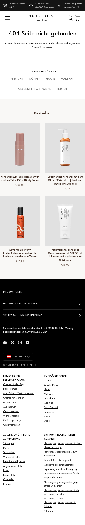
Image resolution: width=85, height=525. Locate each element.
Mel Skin (48, 394)
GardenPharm (51, 385)
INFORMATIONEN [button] (12, 292)
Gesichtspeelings (12, 420)
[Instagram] (20, 342)
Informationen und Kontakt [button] (20, 303)
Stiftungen (8, 443)
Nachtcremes (10, 389)
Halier (47, 389)
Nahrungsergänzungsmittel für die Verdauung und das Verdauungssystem (61, 494)
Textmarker (9, 452)
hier (69, 43)
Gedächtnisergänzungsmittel (59, 465)
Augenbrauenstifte (12, 466)
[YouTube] (27, 342)
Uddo (47, 421)
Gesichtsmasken (11, 425)
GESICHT (17, 79)
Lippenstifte (9, 475)
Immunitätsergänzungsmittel (58, 460)
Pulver (6, 448)
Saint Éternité (51, 407)
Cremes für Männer (13, 398)
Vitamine (48, 511)
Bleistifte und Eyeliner (14, 461)
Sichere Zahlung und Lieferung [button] (22, 315)
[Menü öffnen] (7, 18)
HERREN (62, 89)
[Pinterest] (12, 342)
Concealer (8, 479)
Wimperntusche (11, 457)
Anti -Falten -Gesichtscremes (18, 393)
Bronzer (7, 484)
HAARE (50, 79)
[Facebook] (5, 342)
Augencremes (10, 402)
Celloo (47, 380)
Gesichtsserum (11, 411)
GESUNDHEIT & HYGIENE (34, 89)
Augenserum (9, 407)
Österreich (19, 357)
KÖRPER (34, 79)
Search (31, 365)
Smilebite (49, 412)
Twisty (47, 416)
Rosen (6, 470)
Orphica (48, 403)
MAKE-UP (67, 79)
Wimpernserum (11, 416)
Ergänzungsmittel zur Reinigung (60, 469)
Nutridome (12, 365)
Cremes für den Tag (13, 384)
